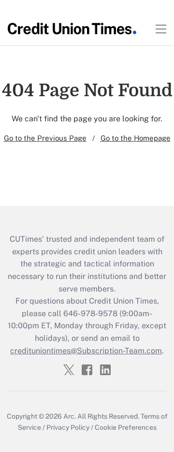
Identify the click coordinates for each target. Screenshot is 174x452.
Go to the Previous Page (45, 138)
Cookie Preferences (126, 427)
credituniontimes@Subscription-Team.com (86, 350)
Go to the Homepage (136, 138)
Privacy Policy (67, 427)
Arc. (69, 416)
